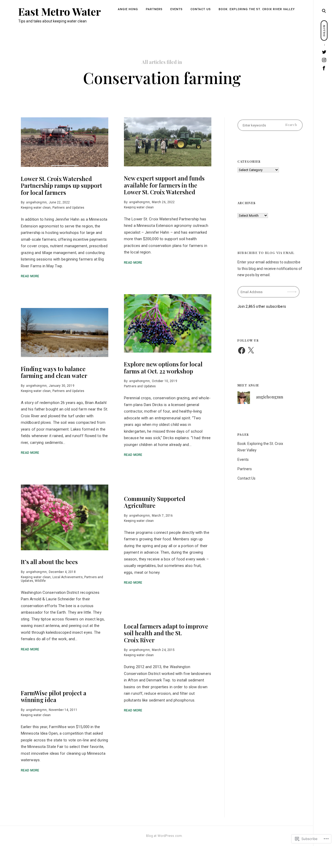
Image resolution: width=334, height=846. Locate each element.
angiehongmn (36, 202)
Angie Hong (128, 9)
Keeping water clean (36, 207)
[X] (251, 350)
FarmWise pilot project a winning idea (53, 696)
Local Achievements (67, 577)
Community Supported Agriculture (154, 502)
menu (323, 10)
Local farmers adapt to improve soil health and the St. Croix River (166, 633)
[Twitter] (324, 52)
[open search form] (324, 11)
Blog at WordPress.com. (164, 836)
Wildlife (40, 581)
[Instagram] (324, 60)
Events (176, 9)
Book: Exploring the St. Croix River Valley (257, 9)
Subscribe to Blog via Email (265, 253)
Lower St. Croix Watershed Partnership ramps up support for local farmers (61, 185)
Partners (154, 9)
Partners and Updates (68, 207)
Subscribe (292, 288)
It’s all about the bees (49, 562)
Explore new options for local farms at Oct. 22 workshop (163, 367)
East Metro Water (59, 11)
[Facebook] (324, 68)
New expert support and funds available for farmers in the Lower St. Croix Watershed (164, 185)
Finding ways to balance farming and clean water (54, 372)
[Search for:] (270, 125)
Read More (30, 276)
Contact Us (200, 9)
